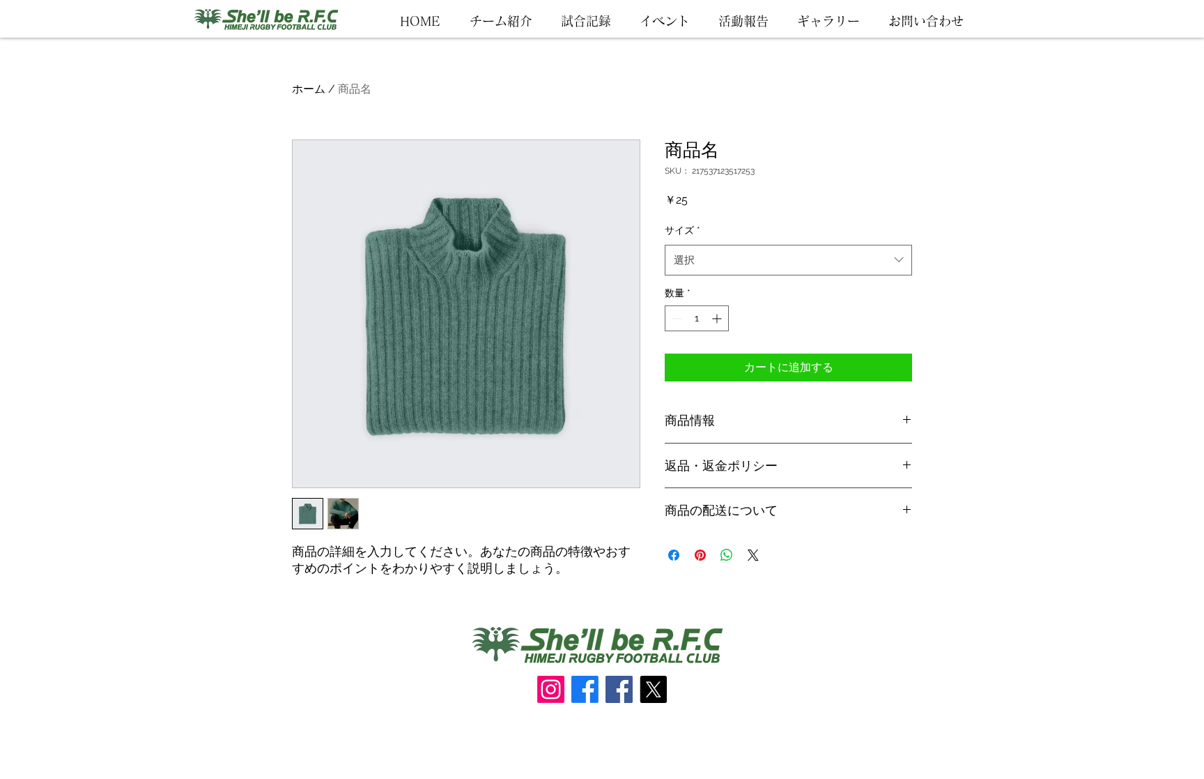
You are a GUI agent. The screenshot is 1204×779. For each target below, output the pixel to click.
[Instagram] (550, 689)
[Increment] (718, 318)
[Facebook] (585, 689)
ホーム (308, 89)
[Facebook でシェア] (673, 555)
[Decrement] (675, 318)
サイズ (682, 230)
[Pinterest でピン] (700, 555)
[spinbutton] (696, 318)
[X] (653, 689)
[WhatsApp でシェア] (726, 555)
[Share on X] (753, 555)
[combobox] (788, 260)
